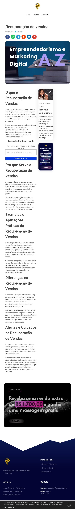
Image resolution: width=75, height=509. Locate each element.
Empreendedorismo (44, 103)
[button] (7, 37)
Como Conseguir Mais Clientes (45, 110)
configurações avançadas (50, 504)
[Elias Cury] (37, 6)
